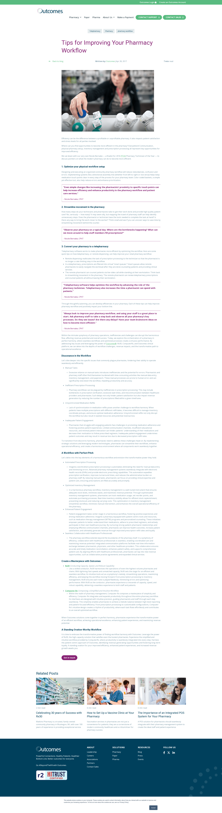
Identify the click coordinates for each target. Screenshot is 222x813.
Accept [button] (153, 808)
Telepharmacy (94, 31)
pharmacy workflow (125, 31)
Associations (92, 759)
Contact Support (148, 17)
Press (140, 755)
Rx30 (67, 566)
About (90, 747)
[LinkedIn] (173, 752)
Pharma (96, 17)
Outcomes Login (147, 2)
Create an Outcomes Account (172, 2)
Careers (90, 755)
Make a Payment (125, 17)
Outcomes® (111, 343)
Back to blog (57, 61)
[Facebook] (164, 752)
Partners (91, 763)
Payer (87, 17)
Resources (144, 747)
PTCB (123, 156)
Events (141, 759)
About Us (107, 17)
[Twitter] (168, 752)
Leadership (92, 752)
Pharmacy (74, 17)
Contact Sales (173, 17)
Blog (140, 752)
